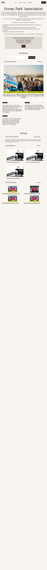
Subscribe (31, 57)
